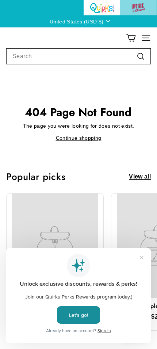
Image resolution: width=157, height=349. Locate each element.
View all (140, 177)
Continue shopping (79, 138)
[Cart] (131, 38)
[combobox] (78, 56)
